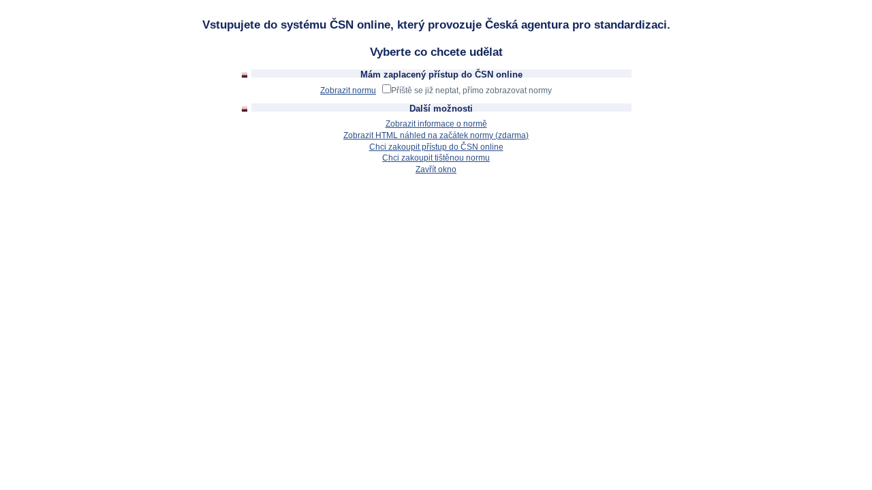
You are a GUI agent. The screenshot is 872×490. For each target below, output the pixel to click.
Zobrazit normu (348, 90)
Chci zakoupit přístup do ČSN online (436, 147)
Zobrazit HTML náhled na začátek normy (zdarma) (436, 135)
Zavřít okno (436, 169)
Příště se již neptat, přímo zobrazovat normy (471, 90)
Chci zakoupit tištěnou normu (436, 158)
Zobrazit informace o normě (436, 124)
